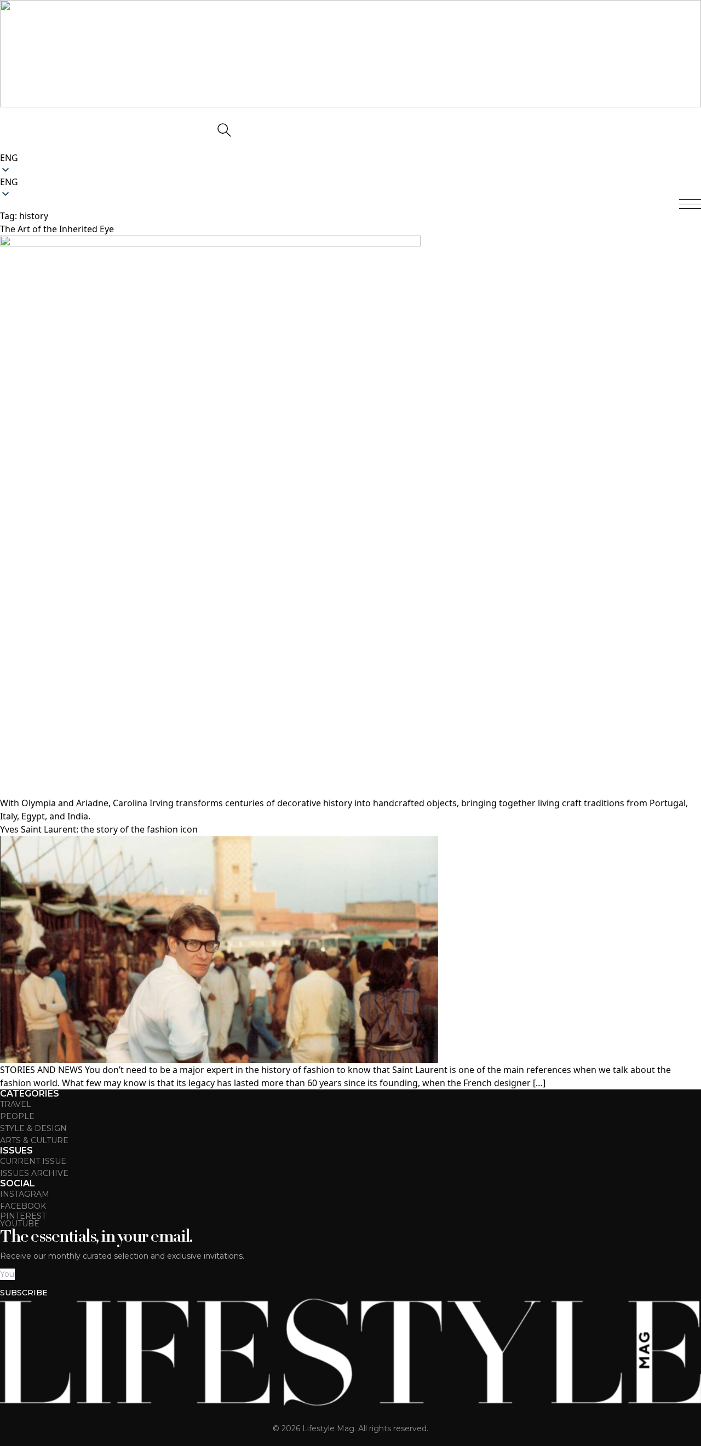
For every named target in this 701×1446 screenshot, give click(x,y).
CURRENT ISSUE (33, 1161)
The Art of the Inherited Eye (57, 229)
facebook (23, 1206)
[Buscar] (223, 129)
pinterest (23, 1216)
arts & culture (34, 1140)
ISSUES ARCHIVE (34, 1173)
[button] (350, 181)
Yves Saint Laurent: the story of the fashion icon (99, 829)
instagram (24, 1194)
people (17, 1116)
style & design (33, 1128)
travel (15, 1104)
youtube (19, 1224)
